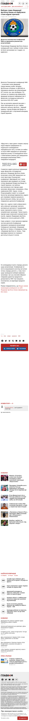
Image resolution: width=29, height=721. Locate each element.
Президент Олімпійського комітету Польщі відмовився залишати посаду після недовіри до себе (18, 488)
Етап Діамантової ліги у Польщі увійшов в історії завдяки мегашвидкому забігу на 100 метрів (17, 498)
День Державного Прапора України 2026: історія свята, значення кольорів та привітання (13, 644)
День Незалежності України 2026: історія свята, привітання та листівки (13, 637)
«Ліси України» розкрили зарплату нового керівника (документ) (13, 650)
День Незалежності (17, 6)
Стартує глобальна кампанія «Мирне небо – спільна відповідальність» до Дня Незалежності (18, 661)
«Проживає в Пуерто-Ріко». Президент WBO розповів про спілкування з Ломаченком (18, 514)
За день (16, 575)
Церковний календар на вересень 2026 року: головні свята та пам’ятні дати (16, 593)
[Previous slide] (25, 7)
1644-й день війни (6, 6)
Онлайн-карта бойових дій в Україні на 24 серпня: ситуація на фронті (17, 580)
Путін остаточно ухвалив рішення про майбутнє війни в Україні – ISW (16, 605)
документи (14, 336)
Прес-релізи (6, 656)
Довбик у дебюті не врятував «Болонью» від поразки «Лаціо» (17, 522)
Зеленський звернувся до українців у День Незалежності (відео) (13, 627)
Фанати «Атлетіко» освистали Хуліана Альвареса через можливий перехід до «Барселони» (16, 478)
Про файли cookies (5, 718)
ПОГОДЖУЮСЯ (23, 718)
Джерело (2, 334)
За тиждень (4, 575)
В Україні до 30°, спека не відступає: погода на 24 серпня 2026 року (14, 632)
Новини (4, 473)
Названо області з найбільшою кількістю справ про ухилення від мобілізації (16, 599)
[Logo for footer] (7, 676)
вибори (8, 336)
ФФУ (19, 336)
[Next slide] (28, 7)
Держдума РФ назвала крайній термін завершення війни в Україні (12, 621)
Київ (5, 336)
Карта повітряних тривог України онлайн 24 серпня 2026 (17, 586)
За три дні (10, 575)
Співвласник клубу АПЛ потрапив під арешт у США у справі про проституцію (18, 505)
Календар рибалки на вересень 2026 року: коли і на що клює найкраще (16, 611)
